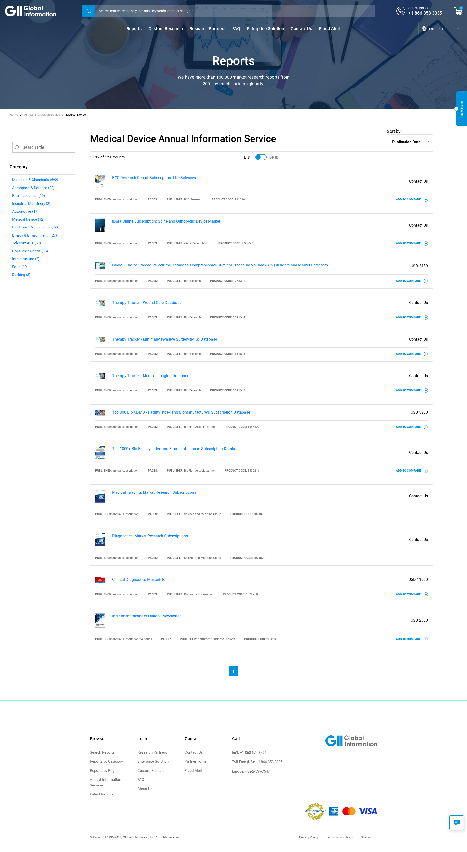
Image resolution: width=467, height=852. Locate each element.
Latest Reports (102, 794)
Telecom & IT (26, 243)
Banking (21, 275)
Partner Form (195, 761)
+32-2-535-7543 (257, 771)
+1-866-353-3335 (425, 13)
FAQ (236, 28)
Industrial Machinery (31, 203)
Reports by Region (104, 770)
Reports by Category (106, 761)
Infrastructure (25, 259)
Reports (134, 28)
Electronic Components (35, 227)
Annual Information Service (42, 114)
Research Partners (207, 28)
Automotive (25, 211)
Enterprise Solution (265, 28)
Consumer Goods (30, 251)
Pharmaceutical (28, 195)
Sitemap (366, 837)
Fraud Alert (330, 28)
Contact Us (301, 28)
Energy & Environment (34, 235)
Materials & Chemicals (35, 180)
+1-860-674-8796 (253, 752)
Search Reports (102, 752)
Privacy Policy (308, 837)
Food (20, 267)
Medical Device (28, 219)
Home (14, 114)
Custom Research (165, 28)
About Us (145, 789)
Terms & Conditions (339, 837)
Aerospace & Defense (33, 188)
